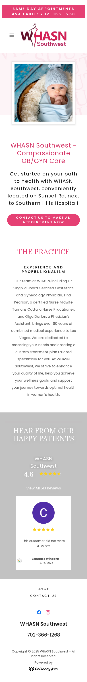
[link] (43, 35)
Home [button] (43, 589)
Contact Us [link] (43, 595)
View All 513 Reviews (43, 488)
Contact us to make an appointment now (43, 219)
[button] (12, 35)
